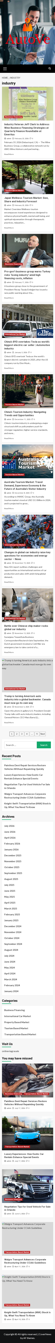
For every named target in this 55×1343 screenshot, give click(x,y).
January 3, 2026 (21, 353)
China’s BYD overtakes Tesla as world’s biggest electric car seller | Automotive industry (27, 345)
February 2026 (12, 843)
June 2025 (9, 890)
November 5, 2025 (22, 707)
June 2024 (9, 961)
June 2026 (9, 831)
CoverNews (45, 1334)
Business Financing (13, 117)
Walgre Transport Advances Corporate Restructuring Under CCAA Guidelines (25, 796)
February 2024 (12, 985)
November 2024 (12, 932)
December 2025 (12, 855)
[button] (5, 68)
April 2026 (9, 837)
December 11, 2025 (22, 419)
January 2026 (11, 849)
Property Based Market (16, 1022)
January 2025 (11, 920)
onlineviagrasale (10, 1051)
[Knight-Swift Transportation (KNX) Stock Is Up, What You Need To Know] (27, 1292)
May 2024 (9, 967)
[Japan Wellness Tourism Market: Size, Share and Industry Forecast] (27, 177)
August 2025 (11, 879)
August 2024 (11, 949)
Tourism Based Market (14, 191)
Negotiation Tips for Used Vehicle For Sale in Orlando (27, 786)
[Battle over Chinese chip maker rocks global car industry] (27, 605)
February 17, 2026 (22, 282)
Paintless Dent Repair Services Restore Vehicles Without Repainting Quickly (25, 767)
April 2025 (9, 902)
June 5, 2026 (20, 1214)
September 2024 (13, 944)
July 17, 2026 (20, 1108)
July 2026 (9, 825)
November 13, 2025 (22, 633)
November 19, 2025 (22, 563)
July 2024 (9, 955)
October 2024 (11, 938)
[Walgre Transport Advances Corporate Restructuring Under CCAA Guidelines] (27, 1239)
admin (9, 138)
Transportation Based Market (20, 1034)
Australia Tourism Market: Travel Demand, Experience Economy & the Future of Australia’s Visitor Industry (25, 485)
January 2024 (11, 991)
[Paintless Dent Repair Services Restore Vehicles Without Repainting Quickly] (27, 1080)
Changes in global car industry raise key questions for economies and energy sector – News (27, 556)
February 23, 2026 (22, 139)
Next (42, 734)
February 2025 (12, 914)
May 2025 (9, 896)
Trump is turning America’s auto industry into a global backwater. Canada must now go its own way (27, 699)
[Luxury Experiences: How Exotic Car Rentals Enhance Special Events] (27, 1133)
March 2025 (10, 908)
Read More (9, 154)
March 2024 (10, 979)
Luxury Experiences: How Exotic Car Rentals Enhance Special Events (23, 776)
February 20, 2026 (22, 205)
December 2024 (12, 926)
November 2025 (12, 861)
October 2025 (11, 867)
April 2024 (9, 973)
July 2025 (9, 885)
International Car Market (15, 334)
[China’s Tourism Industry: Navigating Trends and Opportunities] (27, 391)
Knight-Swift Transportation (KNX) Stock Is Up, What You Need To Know (27, 805)
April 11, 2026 (20, 1267)
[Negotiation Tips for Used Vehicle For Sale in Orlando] (27, 1186)
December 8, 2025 (22, 493)
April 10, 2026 (20, 1319)
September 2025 (13, 873)
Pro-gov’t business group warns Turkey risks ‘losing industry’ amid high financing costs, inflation (27, 275)
